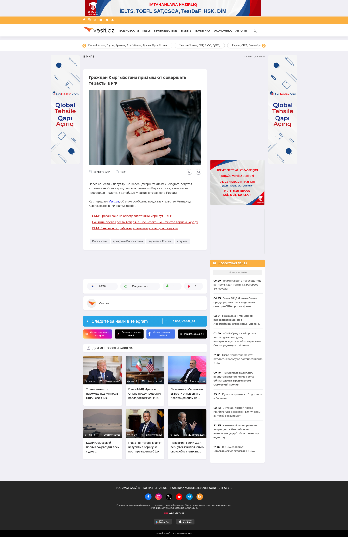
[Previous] (84, 46)
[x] (95, 20)
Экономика (223, 30)
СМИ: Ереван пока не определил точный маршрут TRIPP (132, 216)
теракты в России (160, 241)
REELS (146, 30)
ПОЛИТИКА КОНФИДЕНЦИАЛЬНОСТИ (193, 487)
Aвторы (241, 30)
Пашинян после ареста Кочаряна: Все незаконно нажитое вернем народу (145, 222)
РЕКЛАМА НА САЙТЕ (128, 487)
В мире (186, 30)
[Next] (264, 46)
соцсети (182, 241)
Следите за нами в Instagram (99, 334)
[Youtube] (101, 20)
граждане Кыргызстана (128, 241)
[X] (169, 497)
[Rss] (112, 20)
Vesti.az (114, 201)
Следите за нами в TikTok (131, 334)
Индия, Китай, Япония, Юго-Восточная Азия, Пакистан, (196, 45)
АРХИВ (163, 487)
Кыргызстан (99, 241)
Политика (202, 30)
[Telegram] (106, 20)
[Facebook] (84, 20)
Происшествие (165, 30)
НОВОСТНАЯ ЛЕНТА (232, 263)
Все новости (129, 30)
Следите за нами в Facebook (162, 334)
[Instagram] (89, 20)
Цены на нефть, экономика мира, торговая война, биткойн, (120, 45)
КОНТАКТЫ (150, 487)
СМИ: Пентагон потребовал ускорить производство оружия (135, 228)
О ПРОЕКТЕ (225, 487)
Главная (249, 56)
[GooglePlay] (163, 521)
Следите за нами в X (193, 334)
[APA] (174, 513)
